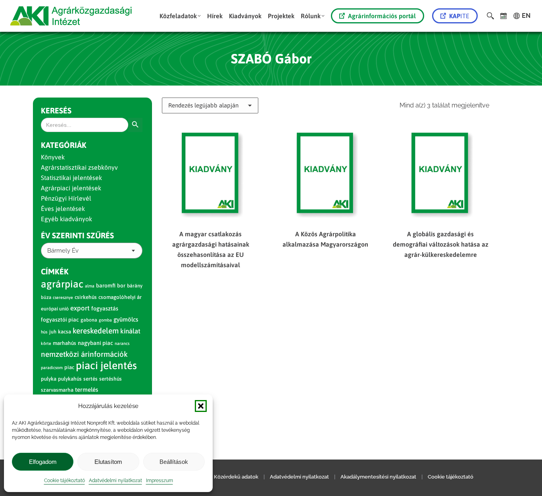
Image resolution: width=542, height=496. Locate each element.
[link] (504, 16)
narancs (122, 343)
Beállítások (174, 461)
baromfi (105, 285)
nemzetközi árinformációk (84, 354)
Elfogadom (43, 461)
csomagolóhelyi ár (120, 297)
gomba (105, 320)
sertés (90, 379)
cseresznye (63, 297)
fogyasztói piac (60, 319)
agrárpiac (62, 283)
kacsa (64, 332)
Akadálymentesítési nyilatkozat (378, 477)
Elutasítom (108, 461)
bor (121, 285)
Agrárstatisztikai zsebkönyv (79, 167)
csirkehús (86, 297)
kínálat (130, 331)
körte (46, 343)
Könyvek (53, 157)
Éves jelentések (63, 208)
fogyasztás (104, 308)
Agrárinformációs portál (382, 15)
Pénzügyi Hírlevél (66, 198)
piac (69, 367)
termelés (86, 389)
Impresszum (159, 480)
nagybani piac (95, 343)
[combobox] (91, 251)
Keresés (56, 110)
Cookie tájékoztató (64, 480)
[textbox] (63, 250)
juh (52, 332)
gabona (89, 320)
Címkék (55, 271)
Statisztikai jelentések (71, 177)
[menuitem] (180, 16)
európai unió (55, 309)
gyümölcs (125, 319)
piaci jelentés (106, 365)
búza (46, 297)
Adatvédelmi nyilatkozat (115, 480)
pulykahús (70, 379)
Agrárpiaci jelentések (71, 188)
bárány (134, 286)
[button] (201, 406)
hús (44, 331)
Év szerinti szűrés (77, 235)
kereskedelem (96, 330)
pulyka (48, 379)
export (80, 308)
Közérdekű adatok (236, 477)
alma (89, 285)
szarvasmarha (57, 390)
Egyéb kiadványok (66, 218)
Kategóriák (63, 144)
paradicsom (52, 367)
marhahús (64, 343)
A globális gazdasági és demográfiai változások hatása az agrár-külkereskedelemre (440, 244)
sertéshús (110, 379)
